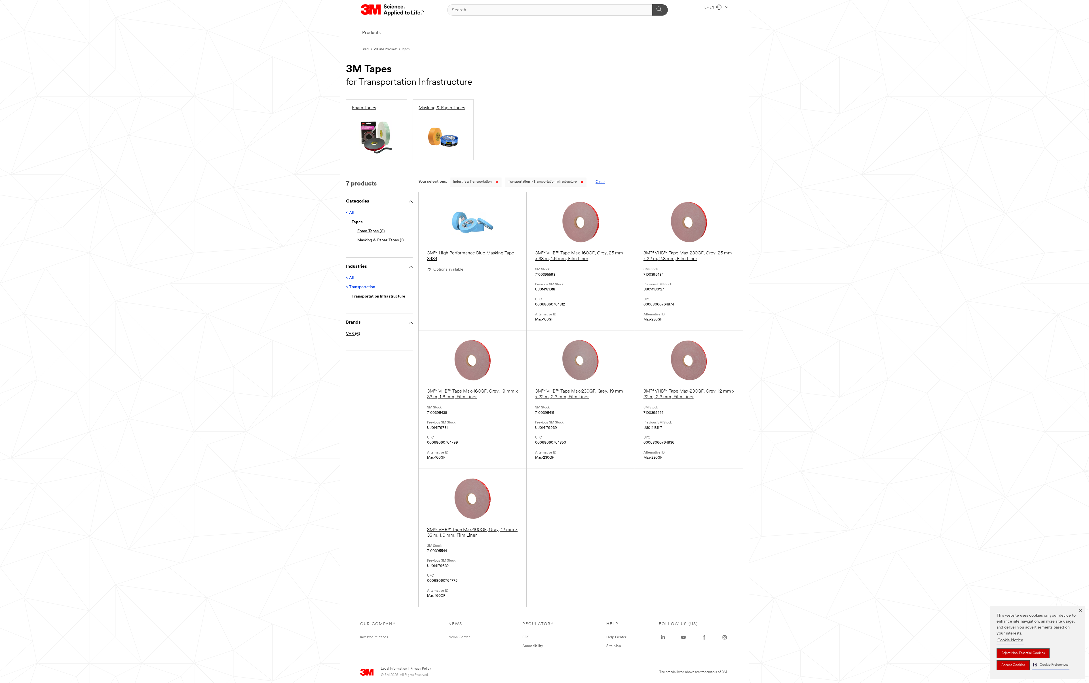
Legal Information (394, 669)
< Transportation (360, 287)
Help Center (616, 637)
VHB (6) (353, 334)
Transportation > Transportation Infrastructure (542, 182)
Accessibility (532, 646)
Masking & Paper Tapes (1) (380, 240)
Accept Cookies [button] (1013, 665)
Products (371, 33)
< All (350, 213)
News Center (459, 637)
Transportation (472, 182)
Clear (600, 182)
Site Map (613, 646)
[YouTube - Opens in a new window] (683, 637)
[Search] (660, 10)
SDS (525, 637)
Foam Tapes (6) (371, 231)
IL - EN (709, 7)
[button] (1050, 665)
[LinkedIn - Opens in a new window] (663, 637)
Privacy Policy (420, 669)
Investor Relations (374, 637)
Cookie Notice (1010, 640)
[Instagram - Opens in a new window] (724, 637)
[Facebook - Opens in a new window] (704, 637)
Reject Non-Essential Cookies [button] (1023, 653)
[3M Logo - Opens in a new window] (393, 10)
